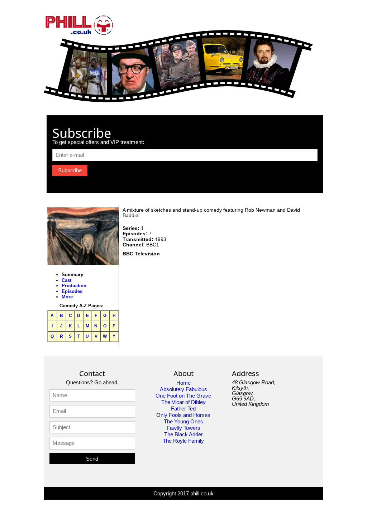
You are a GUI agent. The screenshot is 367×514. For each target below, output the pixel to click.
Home (183, 383)
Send (92, 459)
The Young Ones (183, 421)
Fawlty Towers (183, 428)
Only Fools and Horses (183, 415)
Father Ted (183, 408)
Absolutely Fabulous (183, 389)
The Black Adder (183, 434)
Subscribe (70, 170)
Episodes (72, 291)
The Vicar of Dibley (183, 402)
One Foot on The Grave (183, 396)
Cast (66, 280)
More (67, 296)
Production (74, 285)
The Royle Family (183, 441)
